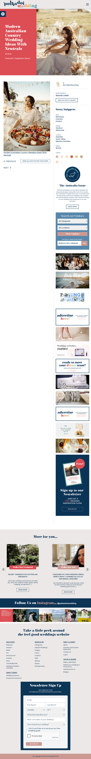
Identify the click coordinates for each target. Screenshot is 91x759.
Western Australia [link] (63, 141)
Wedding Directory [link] (12, 675)
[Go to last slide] (3, 569)
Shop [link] (8, 661)
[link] (3, 14)
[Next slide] (87, 569)
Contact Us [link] (67, 652)
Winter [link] (58, 148)
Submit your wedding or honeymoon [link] (71, 665)
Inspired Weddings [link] (41, 647)
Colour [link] (37, 653)
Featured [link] (9, 58)
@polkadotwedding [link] (66, 603)
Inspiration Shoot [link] (22, 58)
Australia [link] (59, 137)
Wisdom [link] (9, 647)
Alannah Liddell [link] (62, 95)
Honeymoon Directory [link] (14, 678)
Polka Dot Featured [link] (23, 567)
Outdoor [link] (59, 128)
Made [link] (8, 650)
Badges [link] (66, 672)
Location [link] (38, 655)
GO (84, 243)
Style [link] (36, 658)
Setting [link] (37, 661)
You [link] (7, 653)
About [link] (65, 645)
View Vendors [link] (72, 234)
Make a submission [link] (69, 662)
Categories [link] (38, 645)
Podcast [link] (9, 658)
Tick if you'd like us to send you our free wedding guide (44, 729)
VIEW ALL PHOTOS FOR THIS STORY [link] (35, 161)
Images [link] (37, 650)
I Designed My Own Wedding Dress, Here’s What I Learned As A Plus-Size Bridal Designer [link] (68, 576)
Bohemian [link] (60, 117)
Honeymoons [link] (10, 655)
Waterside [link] (60, 130)
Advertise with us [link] (69, 669)
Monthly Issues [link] (40, 666)
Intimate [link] (59, 119)
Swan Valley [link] (60, 139)
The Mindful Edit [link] (11, 663)
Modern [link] (59, 121)
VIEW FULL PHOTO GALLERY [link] (67, 100)
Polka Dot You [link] (68, 567)
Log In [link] (65, 654)
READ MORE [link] (72, 206)
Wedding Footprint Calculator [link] (12, 667)
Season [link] (37, 663)
